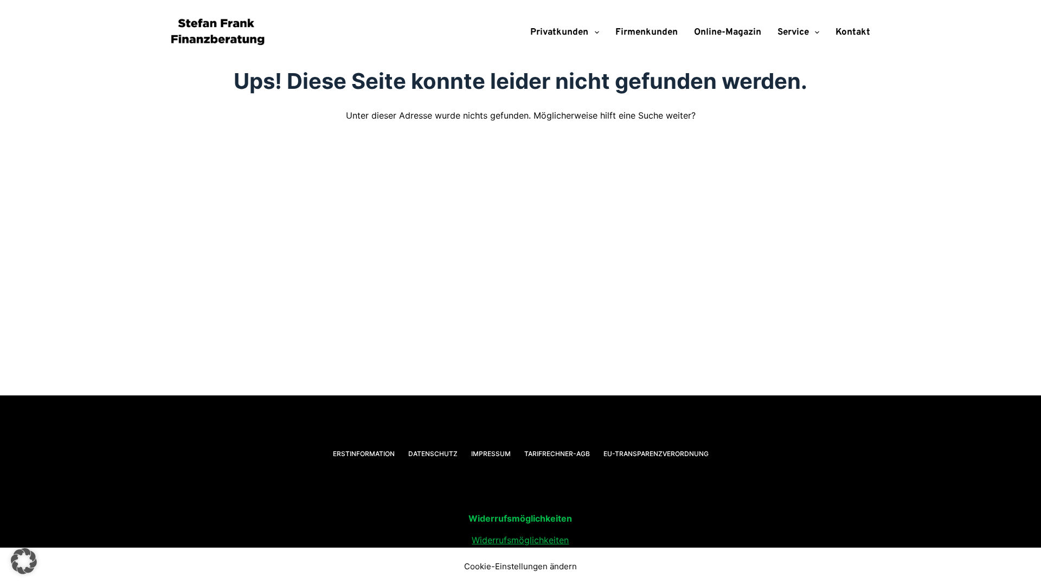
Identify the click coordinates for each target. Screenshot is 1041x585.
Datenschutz (433, 454)
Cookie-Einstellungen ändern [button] (520, 566)
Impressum (491, 454)
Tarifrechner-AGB (557, 454)
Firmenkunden (646, 32)
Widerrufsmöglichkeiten (520, 540)
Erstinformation (364, 454)
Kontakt (853, 32)
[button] (24, 561)
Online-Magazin (727, 32)
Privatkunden (559, 32)
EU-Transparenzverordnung (656, 454)
